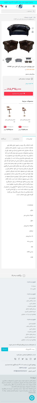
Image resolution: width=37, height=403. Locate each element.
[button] (3, 6)
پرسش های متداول (31, 309)
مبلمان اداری (32, 303)
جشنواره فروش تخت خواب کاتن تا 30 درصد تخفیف (18, 2)
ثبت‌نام (5, 349)
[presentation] (34, 60)
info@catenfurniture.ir (20, 371)
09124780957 (23, 368)
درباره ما (34, 286)
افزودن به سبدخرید (17, 93)
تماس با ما (33, 289)
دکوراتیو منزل (32, 298)
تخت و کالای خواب (31, 301)
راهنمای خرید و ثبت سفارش (28, 314)
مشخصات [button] (16, 139)
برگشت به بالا (17, 275)
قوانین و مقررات (31, 306)
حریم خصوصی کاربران (30, 311)
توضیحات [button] (29, 139)
